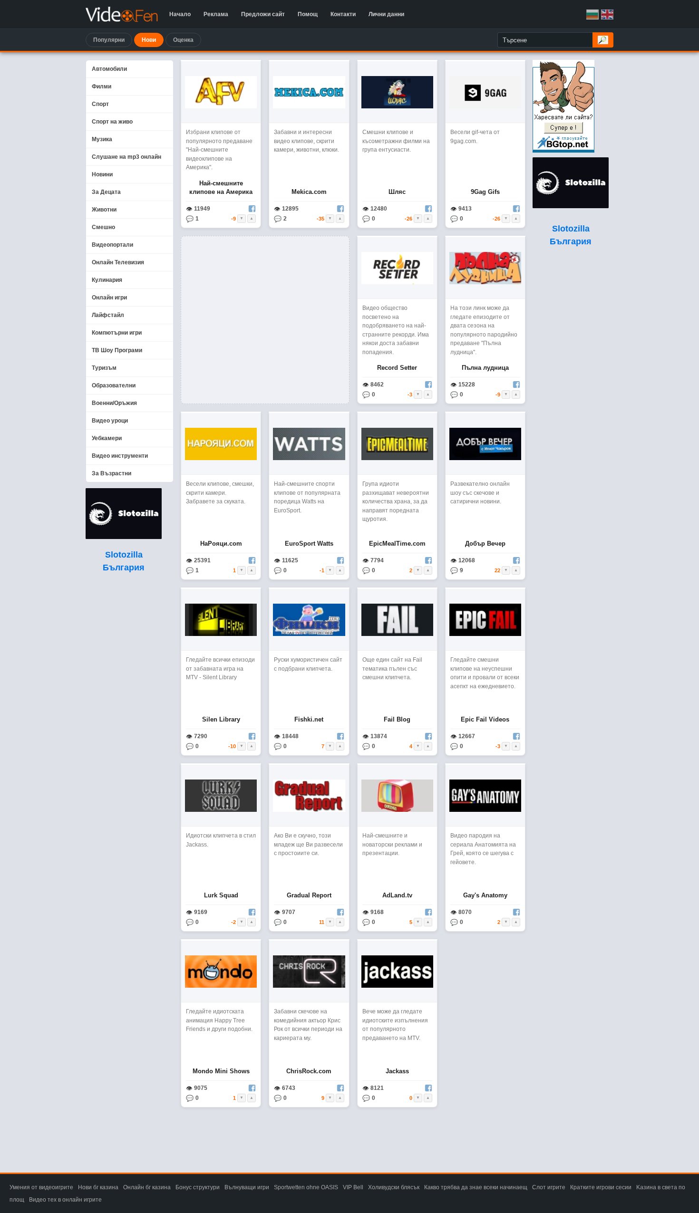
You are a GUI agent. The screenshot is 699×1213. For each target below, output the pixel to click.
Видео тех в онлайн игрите (65, 1199)
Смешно (103, 227)
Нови (149, 40)
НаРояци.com (221, 543)
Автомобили (109, 69)
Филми (101, 86)
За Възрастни (111, 473)
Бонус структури (197, 1187)
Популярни (109, 40)
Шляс (397, 191)
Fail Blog (397, 719)
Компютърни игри (117, 332)
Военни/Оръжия (114, 403)
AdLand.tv (397, 895)
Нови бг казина (98, 1187)
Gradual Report (309, 895)
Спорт (100, 104)
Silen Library (221, 719)
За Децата (106, 192)
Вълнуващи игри (246, 1187)
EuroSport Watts (309, 543)
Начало (180, 14)
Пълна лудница (485, 367)
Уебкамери (107, 438)
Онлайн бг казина (147, 1187)
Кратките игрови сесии (600, 1187)
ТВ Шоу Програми (117, 350)
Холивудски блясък (393, 1187)
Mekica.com (309, 191)
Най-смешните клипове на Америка (220, 187)
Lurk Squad (221, 895)
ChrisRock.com (308, 1071)
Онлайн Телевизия (118, 262)
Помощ (308, 14)
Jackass (397, 1071)
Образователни (114, 385)
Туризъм (104, 368)
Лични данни (386, 14)
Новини (102, 174)
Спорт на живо (112, 121)
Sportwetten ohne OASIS (306, 1187)
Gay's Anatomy (485, 895)
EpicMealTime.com (397, 543)
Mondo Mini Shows (221, 1071)
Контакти (343, 14)
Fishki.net (308, 719)
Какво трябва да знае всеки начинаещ (475, 1187)
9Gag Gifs (485, 191)
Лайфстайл (108, 315)
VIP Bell (353, 1187)
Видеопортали (112, 244)
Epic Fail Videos (485, 719)
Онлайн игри (109, 297)
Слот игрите (548, 1187)
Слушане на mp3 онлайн (126, 157)
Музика (102, 139)
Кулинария (107, 280)
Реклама (216, 14)
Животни (104, 209)
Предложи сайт (263, 14)
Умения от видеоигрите (41, 1187)
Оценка (183, 40)
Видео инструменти (120, 455)
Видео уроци (110, 420)
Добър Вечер (485, 543)
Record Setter (397, 367)
